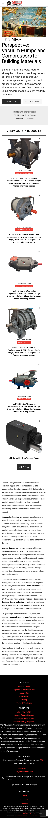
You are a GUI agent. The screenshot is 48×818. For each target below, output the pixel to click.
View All (24, 467)
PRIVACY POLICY (29, 813)
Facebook (24, 800)
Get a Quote (32, 101)
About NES (24, 693)
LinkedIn (24, 795)
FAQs (42, 760)
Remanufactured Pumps (24, 715)
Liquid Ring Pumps (24, 712)
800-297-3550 (24, 768)
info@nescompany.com (24, 771)
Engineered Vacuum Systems (24, 690)
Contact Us (11, 101)
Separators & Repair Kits (24, 718)
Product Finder (24, 687)
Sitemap (24, 700)
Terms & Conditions (24, 703)
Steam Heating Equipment (24, 722)
